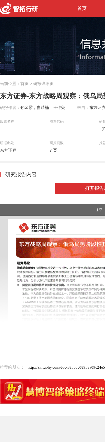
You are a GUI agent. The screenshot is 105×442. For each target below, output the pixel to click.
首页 (82, 8)
